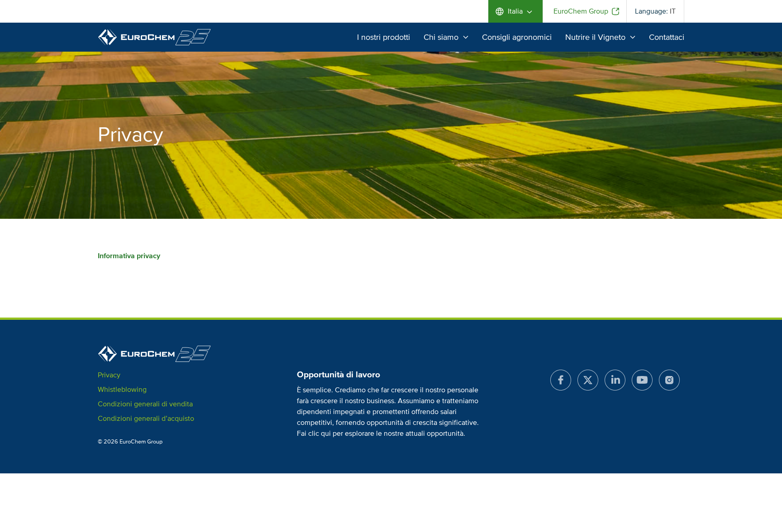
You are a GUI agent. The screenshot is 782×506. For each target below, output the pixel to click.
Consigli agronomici (517, 37)
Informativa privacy (129, 255)
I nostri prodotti (383, 37)
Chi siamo (441, 37)
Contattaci (666, 37)
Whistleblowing (122, 389)
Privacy (109, 375)
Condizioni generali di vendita (145, 404)
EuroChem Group (580, 11)
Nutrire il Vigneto (595, 37)
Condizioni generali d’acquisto (146, 418)
